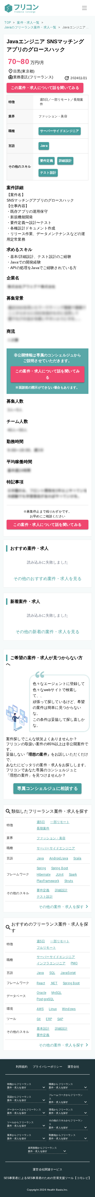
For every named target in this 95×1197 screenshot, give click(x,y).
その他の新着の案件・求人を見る (47, 631)
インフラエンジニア (51, 963)
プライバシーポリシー (47, 1066)
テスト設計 (48, 172)
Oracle (41, 993)
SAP (60, 1019)
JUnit (60, 874)
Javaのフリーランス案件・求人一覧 (30, 27)
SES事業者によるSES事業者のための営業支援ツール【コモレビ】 (48, 1177)
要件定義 (46, 161)
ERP (49, 1019)
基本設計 (43, 1028)
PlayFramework (48, 881)
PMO (74, 963)
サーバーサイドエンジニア (59, 131)
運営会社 (73, 1066)
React (41, 983)
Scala (77, 858)
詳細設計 (65, 161)
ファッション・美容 (51, 838)
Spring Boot (59, 868)
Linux (53, 1009)
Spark (73, 874)
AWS (40, 1009)
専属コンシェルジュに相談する (47, 788)
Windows (69, 1009)
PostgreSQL (45, 999)
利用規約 (22, 1066)
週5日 (41, 822)
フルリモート (46, 947)
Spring (41, 868)
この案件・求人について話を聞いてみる (45, 88)
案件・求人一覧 (28, 22)
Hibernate (43, 874)
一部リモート (59, 822)
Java (44, 146)
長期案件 (43, 828)
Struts (68, 881)
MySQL (56, 993)
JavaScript (68, 973)
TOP (7, 22)
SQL (52, 973)
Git (39, 1019)
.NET (54, 983)
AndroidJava (58, 858)
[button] (27, 1086)
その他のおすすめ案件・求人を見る (47, 578)
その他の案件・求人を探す (61, 907)
